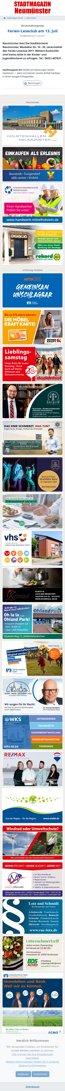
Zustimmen (40, 1074)
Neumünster (31, 18)
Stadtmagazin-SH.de (15, 18)
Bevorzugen (34, 83)
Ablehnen (23, 1074)
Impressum (32, 1086)
